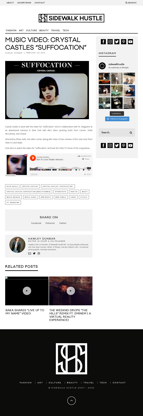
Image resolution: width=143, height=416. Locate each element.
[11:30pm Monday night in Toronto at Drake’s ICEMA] (104, 91)
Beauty (44, 30)
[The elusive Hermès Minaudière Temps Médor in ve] (129, 91)
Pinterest (50, 223)
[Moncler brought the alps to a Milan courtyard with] (117, 91)
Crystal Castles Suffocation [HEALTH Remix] (29, 192)
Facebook (36, 223)
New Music (46, 197)
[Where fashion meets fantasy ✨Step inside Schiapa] (117, 78)
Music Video (30, 197)
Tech (66, 30)
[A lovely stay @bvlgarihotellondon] (104, 78)
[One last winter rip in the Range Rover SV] (104, 103)
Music (85, 192)
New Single (60, 197)
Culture (31, 30)
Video (73, 197)
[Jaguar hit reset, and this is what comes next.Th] (129, 103)
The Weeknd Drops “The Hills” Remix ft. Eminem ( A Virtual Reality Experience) (70, 315)
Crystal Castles (30, 186)
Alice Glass (12, 186)
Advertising (24, 3)
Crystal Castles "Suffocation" (58, 186)
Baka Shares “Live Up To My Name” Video (25, 312)
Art (21, 30)
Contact (40, 3)
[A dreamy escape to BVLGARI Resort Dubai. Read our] (129, 78)
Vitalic (83, 197)
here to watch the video (20, 148)
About (10, 3)
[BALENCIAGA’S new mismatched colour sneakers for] (117, 103)
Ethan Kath (60, 192)
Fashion (11, 30)
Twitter (62, 223)
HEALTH (74, 192)
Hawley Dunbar (14, 53)
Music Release (13, 197)
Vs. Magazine (13, 202)
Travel (55, 30)
